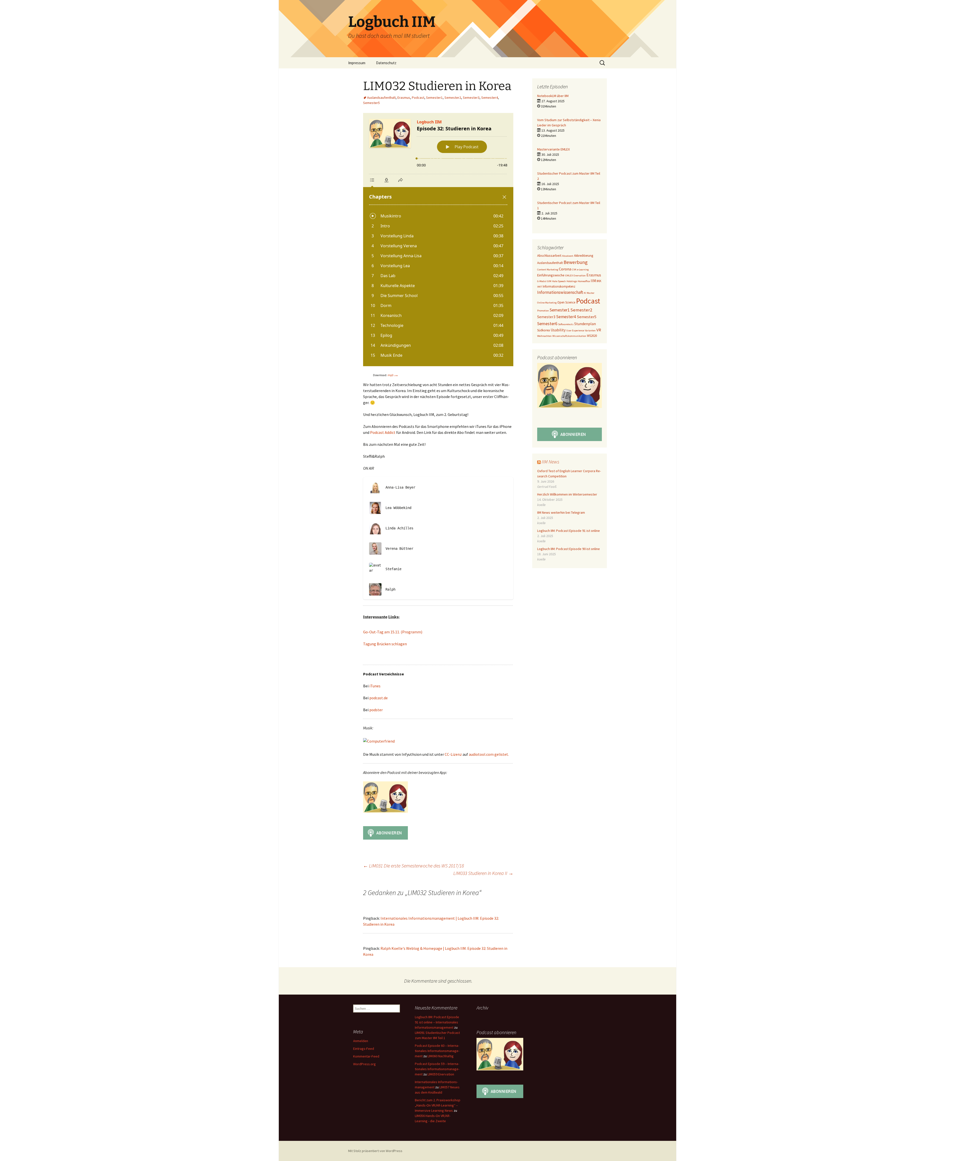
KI (585, 293)
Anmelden (360, 1041)
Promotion (543, 310)
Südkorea (543, 330)
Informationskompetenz (559, 286)
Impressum (356, 62)
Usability (558, 330)
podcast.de (378, 697)
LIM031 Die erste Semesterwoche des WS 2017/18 (413, 865)
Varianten (590, 330)
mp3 (393, 375)
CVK (574, 269)
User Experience (575, 330)
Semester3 (471, 97)
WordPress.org (364, 1064)
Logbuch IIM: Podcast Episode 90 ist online (568, 549)
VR (598, 330)
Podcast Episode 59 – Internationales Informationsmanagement (437, 1068)
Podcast (418, 97)
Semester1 (434, 97)
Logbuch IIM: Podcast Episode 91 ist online (568, 530)
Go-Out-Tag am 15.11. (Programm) (392, 631)
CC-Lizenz (453, 754)
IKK (599, 281)
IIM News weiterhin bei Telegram (561, 512)
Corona (565, 269)
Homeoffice (584, 281)
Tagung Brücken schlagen (385, 643)
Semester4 (489, 97)
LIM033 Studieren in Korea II (483, 873)
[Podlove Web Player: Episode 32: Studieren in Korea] (438, 239)
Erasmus (403, 97)
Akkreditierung (583, 255)
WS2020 (592, 336)
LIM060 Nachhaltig (441, 1056)
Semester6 (547, 323)
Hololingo (572, 281)
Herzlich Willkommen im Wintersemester (567, 494)
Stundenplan (585, 323)
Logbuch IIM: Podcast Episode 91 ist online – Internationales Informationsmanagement (437, 1022)
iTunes (375, 685)
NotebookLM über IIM (553, 96)
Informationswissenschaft (560, 292)
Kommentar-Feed (366, 1056)
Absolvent (567, 255)
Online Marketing (547, 302)
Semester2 (452, 97)
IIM (593, 280)
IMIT (539, 286)
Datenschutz (386, 62)
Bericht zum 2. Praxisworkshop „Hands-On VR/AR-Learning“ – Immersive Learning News (437, 1105)
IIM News (550, 461)
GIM (549, 281)
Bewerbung (576, 262)
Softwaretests (565, 324)
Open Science (566, 302)
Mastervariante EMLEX (553, 149)
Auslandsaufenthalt (381, 97)
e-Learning (583, 269)
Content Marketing (547, 269)
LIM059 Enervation (441, 1074)
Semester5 (371, 103)
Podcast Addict (383, 432)
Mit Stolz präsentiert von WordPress (375, 1151)
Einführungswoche (551, 275)
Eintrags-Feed (363, 1048)
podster (376, 709)
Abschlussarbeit (549, 255)
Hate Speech (559, 281)
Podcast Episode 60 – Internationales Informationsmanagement (437, 1050)
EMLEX (569, 275)
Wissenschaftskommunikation (569, 336)
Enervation (579, 275)
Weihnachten (544, 336)
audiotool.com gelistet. (489, 754)
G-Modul (541, 281)
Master (590, 293)
